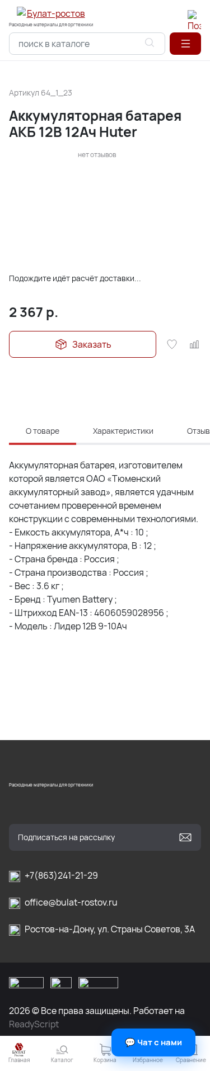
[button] (185, 43)
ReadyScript (34, 1024)
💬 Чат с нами (153, 1042)
